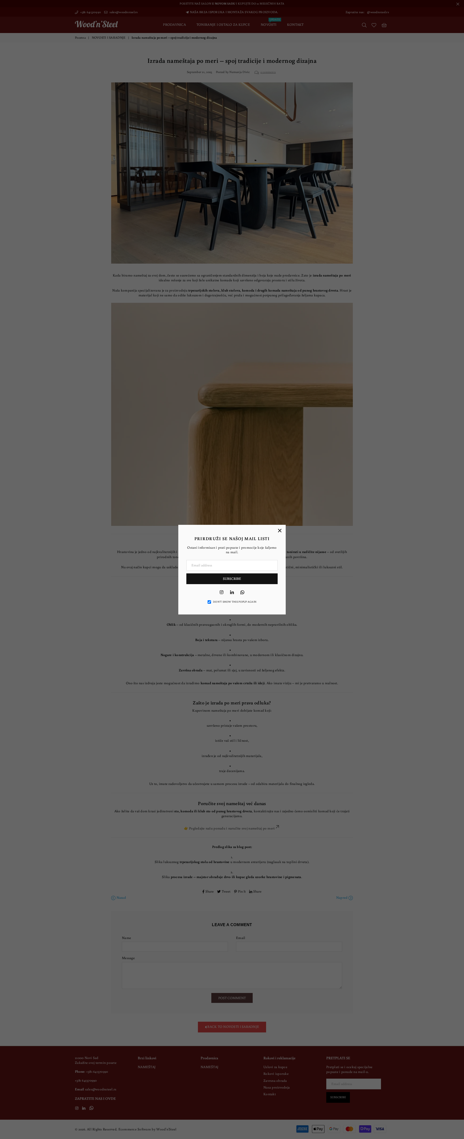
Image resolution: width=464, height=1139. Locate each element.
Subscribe (232, 578)
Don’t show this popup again (234, 601)
